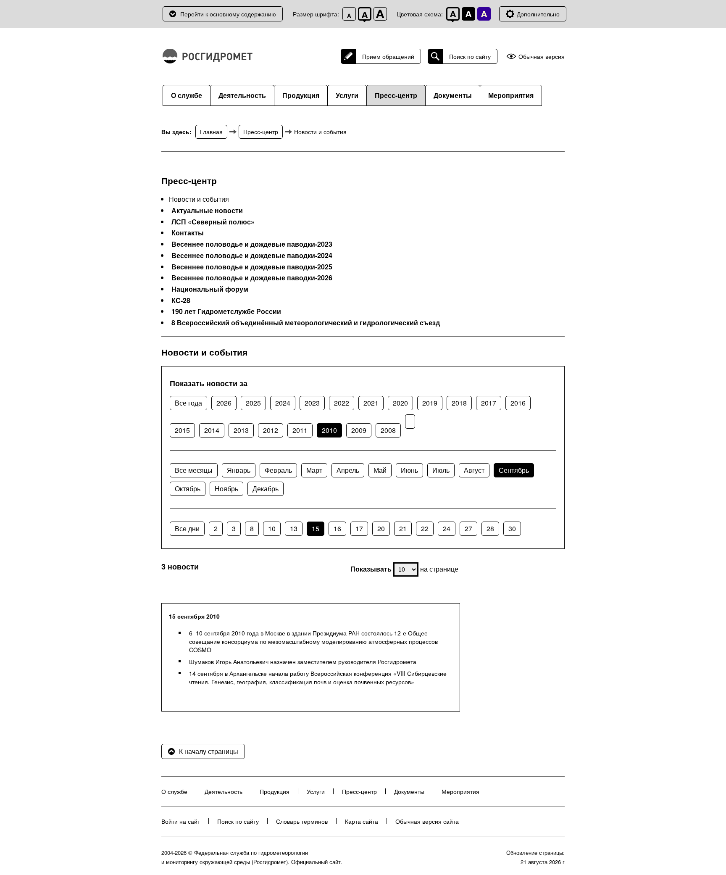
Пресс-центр (396, 95)
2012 (270, 430)
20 (381, 528)
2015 (182, 430)
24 (446, 528)
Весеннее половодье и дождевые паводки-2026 (251, 277)
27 (468, 528)
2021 (371, 403)
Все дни (187, 528)
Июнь (409, 470)
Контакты (187, 232)
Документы (453, 95)
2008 (388, 430)
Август (474, 470)
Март (314, 470)
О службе (186, 95)
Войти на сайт (180, 821)
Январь (238, 470)
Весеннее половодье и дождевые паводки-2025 (251, 266)
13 (293, 528)
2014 (211, 430)
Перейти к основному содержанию (228, 14)
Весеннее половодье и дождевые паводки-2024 (251, 255)
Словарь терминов (302, 821)
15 (315, 528)
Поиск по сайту (470, 56)
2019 (429, 403)
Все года (188, 403)
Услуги (347, 95)
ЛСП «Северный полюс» (213, 222)
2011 (300, 430)
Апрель (348, 470)
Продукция (300, 95)
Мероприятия (511, 95)
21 (403, 528)
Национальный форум (209, 289)
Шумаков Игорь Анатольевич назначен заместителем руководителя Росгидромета (302, 661)
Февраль (278, 470)
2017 (488, 403)
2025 (253, 403)
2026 (223, 403)
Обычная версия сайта (427, 821)
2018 (459, 403)
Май (380, 470)
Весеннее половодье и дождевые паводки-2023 (251, 244)
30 (512, 528)
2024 (282, 403)
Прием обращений (388, 56)
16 (337, 528)
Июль (441, 470)
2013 (241, 430)
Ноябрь (226, 488)
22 (425, 528)
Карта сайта (361, 821)
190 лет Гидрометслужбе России (226, 311)
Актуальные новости (207, 210)
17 (359, 528)
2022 (341, 403)
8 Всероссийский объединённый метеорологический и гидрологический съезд (305, 322)
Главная (211, 131)
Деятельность (242, 95)
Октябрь (187, 488)
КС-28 (180, 300)
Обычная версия (541, 57)
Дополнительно (538, 14)
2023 (312, 403)
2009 (358, 430)
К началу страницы (208, 751)
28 (490, 528)
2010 (329, 430)
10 (272, 528)
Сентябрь (514, 470)
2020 (400, 403)
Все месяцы (194, 470)
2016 (518, 403)
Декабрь (266, 488)
